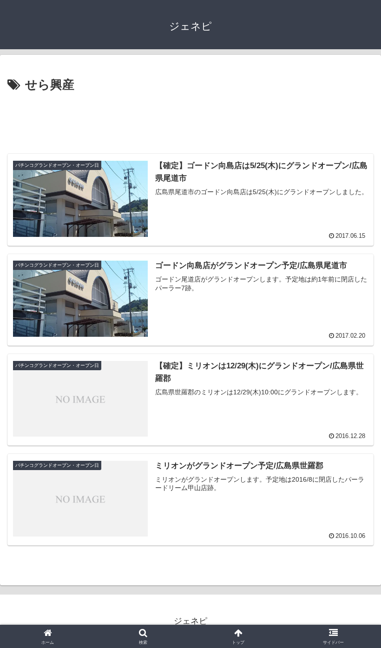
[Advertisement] (190, 121)
